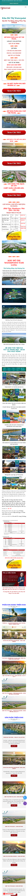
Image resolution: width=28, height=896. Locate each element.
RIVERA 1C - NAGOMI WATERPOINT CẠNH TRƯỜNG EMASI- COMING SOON (14, 624)
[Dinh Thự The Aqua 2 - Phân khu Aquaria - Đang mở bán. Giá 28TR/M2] (14, 685)
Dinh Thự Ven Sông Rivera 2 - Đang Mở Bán (14, 856)
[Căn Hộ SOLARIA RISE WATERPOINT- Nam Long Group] (14, 758)
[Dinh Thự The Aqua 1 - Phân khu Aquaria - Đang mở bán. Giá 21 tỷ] (14, 702)
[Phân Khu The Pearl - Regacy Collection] (14, 728)
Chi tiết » (14, 746)
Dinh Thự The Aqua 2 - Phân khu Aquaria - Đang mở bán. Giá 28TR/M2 (14, 694)
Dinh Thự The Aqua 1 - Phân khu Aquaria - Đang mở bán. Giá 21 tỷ (14, 711)
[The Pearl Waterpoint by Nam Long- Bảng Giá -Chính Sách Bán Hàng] (14, 650)
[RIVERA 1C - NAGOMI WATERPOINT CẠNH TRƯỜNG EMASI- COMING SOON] (14, 615)
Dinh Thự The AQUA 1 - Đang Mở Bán (14, 826)
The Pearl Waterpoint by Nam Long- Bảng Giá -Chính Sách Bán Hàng (14, 659)
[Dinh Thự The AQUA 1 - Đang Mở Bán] (14, 817)
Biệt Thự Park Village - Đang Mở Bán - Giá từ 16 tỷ (14, 676)
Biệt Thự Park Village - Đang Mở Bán (14, 796)
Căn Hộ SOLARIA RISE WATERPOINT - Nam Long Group (14, 641)
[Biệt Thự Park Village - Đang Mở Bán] (14, 787)
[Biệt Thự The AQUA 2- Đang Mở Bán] (14, 877)
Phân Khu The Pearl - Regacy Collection (14, 737)
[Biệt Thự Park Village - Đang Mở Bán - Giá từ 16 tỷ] (14, 667)
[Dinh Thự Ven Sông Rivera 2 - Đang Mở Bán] (14, 847)
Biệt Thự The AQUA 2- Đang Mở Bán (14, 886)
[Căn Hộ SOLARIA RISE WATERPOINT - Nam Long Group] (14, 632)
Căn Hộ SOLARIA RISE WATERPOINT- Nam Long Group (14, 768)
